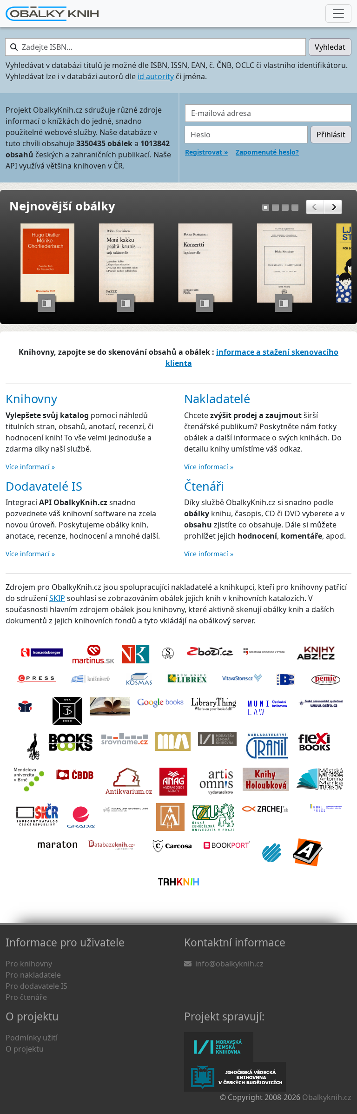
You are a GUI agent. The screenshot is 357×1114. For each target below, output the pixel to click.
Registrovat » (206, 152)
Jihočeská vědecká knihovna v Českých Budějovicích (235, 1077)
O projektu (25, 1049)
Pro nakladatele (33, 975)
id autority (156, 76)
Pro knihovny (29, 964)
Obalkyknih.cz (326, 1097)
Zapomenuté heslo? (267, 152)
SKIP (57, 598)
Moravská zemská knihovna (218, 1047)
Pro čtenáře (26, 997)
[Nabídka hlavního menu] (338, 13)
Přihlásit (331, 134)
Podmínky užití (32, 1038)
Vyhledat (330, 47)
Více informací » (30, 466)
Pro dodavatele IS (36, 986)
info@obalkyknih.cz (229, 964)
